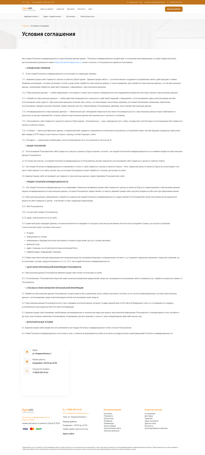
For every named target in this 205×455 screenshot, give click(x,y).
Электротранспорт (87, 17)
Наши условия (28, 420)
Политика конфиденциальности (36, 417)
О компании (150, 413)
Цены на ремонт (47, 9)
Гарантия (60, 9)
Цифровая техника (31, 17)
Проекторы (109, 418)
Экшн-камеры (110, 426)
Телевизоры (109, 423)
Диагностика (150, 423)
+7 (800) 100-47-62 (175, 2)
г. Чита (27, 2)
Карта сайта (68, 433)
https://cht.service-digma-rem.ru (68, 62)
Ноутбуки (108, 413)
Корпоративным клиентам (156, 428)
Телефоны (108, 421)
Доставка (71, 9)
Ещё (90, 9)
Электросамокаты (111, 431)
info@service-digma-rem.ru (77, 413)
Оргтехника (70, 17)
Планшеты (108, 416)
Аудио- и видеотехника (52, 17)
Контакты (81, 9)
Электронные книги (112, 428)
